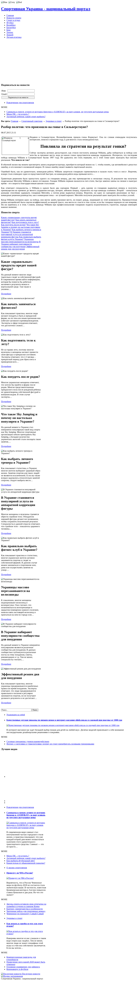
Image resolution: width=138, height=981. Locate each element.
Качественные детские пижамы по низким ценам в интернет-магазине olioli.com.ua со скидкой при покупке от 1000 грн (64, 720)
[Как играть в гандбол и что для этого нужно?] (26, 934)
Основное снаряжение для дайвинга (23, 967)
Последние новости (30, 974)
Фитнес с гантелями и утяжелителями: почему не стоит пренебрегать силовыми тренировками (50, 744)
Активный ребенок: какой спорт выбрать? (25, 116)
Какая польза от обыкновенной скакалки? (25, 863)
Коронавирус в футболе (17, 969)
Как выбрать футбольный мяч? (20, 861)
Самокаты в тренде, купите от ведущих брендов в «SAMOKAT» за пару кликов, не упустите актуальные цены (57, 112)
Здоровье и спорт (54, 121)
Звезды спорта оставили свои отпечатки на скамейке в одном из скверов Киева (26, 905)
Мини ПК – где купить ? (17, 114)
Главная (14, 121)
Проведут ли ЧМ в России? (19, 873)
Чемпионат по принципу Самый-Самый (25, 914)
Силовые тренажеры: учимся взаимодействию (27, 741)
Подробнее (6, 294)
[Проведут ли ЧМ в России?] (20, 878)
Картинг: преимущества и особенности (24, 909)
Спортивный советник (31, 121)
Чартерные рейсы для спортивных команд (25, 911)
